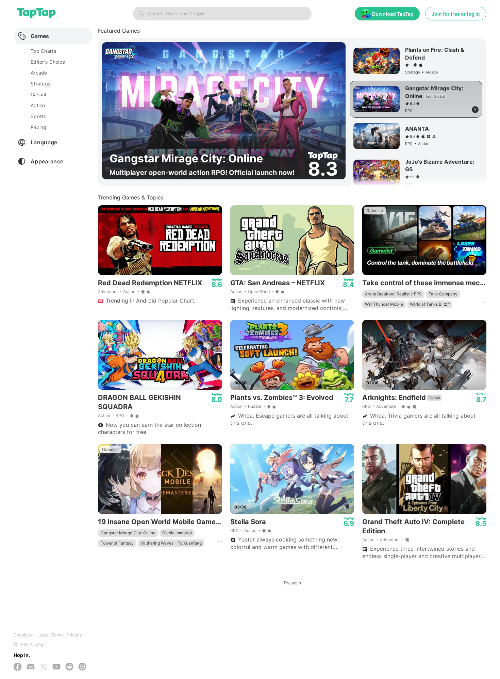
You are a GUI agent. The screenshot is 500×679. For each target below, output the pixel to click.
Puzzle (254, 406)
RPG (120, 415)
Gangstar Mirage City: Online (128, 532)
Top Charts (43, 51)
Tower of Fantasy (117, 543)
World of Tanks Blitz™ (430, 304)
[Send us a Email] (82, 667)
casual (38, 94)
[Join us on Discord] (31, 667)
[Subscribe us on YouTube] (56, 667)
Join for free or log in (456, 14)
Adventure (108, 291)
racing (39, 127)
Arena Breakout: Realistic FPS (393, 293)
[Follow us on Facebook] (18, 667)
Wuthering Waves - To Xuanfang (171, 543)
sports (38, 116)
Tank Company (443, 293)
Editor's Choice (48, 62)
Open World (259, 291)
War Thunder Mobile (384, 304)
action (38, 105)
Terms (57, 634)
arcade (39, 73)
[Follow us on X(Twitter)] (43, 667)
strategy (41, 83)
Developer (24, 634)
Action (129, 291)
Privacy (74, 634)
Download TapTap (393, 14)
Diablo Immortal (177, 532)
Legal (42, 634)
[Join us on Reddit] (69, 667)
